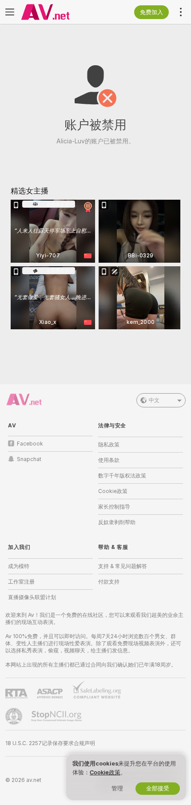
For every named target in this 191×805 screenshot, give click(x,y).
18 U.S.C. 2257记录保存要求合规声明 (50, 743)
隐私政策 (108, 445)
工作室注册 (21, 582)
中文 (154, 400)
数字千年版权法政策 (122, 476)
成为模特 (18, 566)
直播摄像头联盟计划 (32, 597)
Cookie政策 (112, 491)
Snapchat (29, 459)
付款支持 (108, 582)
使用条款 (108, 460)
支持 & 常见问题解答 (122, 566)
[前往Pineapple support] (14, 716)
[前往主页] (58, 12)
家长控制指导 (114, 507)
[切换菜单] (10, 12)
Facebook (30, 444)
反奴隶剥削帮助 (116, 522)
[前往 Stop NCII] (57, 716)
